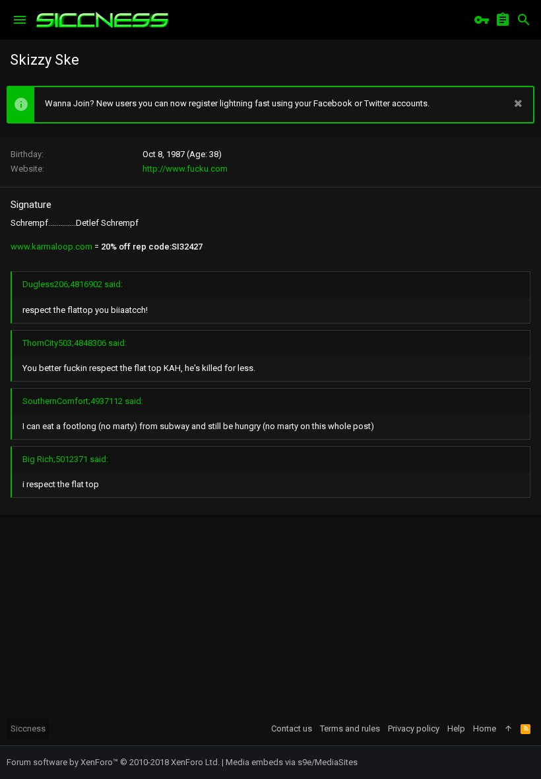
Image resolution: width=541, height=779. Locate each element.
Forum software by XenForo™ (113, 762)
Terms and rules (350, 728)
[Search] (523, 20)
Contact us (291, 728)
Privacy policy (413, 728)
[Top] (508, 729)
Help (456, 728)
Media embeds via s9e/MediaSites (292, 762)
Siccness (28, 728)
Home (484, 728)
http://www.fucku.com (185, 169)
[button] (20, 20)
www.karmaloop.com (51, 247)
